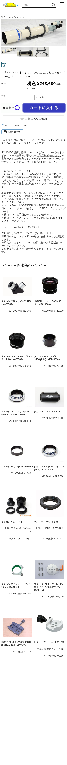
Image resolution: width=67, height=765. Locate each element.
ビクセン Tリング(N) (11, 521)
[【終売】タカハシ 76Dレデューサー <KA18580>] (49, 285)
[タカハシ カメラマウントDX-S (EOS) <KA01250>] (49, 451)
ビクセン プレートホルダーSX (49, 642)
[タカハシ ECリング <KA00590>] (17, 451)
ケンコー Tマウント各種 (46, 521)
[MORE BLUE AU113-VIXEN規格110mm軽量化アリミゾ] (17, 627)
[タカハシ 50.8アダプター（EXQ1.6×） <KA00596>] (49, 340)
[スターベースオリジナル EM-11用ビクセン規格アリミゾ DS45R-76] (49, 569)
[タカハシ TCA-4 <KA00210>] (49, 397)
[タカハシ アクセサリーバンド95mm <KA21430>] (17, 569)
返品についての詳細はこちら (16, 125)
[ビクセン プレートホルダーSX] (49, 623)
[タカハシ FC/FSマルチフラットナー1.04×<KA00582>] (17, 340)
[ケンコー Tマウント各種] (49, 503)
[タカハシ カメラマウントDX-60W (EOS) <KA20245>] (17, 396)
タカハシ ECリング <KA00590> (17, 466)
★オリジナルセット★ (16, 17)
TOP (3, 17)
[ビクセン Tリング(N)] (17, 506)
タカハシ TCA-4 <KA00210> (48, 411)
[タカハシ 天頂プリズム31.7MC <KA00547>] (17, 286)
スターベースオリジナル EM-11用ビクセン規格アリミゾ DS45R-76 (49, 587)
